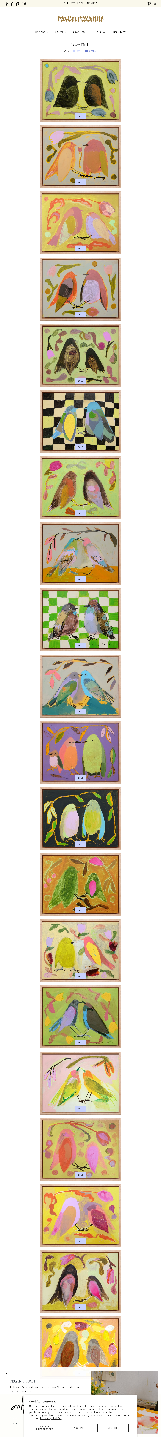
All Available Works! (80, 2)
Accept (78, 1427)
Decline (113, 1427)
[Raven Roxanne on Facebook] (12, 5)
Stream (93, 51)
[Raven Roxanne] (80, 13)
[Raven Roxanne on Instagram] (18, 5)
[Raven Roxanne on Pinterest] (7, 5)
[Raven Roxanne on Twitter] (25, 5)
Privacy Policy (51, 1418)
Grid (80, 51)
